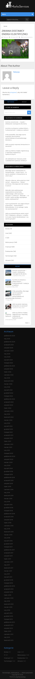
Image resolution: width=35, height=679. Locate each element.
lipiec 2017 (7, 559)
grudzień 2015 (8, 616)
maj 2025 (7, 339)
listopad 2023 (8, 363)
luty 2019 (7, 501)
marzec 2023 (8, 384)
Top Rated (10, 102)
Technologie (9, 256)
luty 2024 (7, 357)
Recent (24, 102)
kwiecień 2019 (8, 495)
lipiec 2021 (7, 441)
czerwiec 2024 (8, 351)
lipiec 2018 (7, 523)
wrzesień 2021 (8, 435)
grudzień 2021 (8, 429)
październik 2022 (9, 399)
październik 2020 (9, 456)
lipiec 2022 (7, 408)
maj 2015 (7, 637)
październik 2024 (9, 342)
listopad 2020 (8, 453)
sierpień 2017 (8, 556)
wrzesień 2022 (8, 402)
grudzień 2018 (8, 507)
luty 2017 (7, 574)
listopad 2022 (8, 396)
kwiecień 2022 (8, 417)
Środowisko (9, 251)
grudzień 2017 (8, 544)
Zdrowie (8, 260)
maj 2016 (7, 601)
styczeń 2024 (8, 360)
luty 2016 (7, 610)
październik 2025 (9, 336)
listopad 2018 (8, 510)
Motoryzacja (9, 242)
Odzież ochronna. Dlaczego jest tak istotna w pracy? (16, 184)
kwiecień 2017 (8, 568)
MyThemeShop (20, 677)
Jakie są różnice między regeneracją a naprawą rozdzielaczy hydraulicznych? (17, 152)
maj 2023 (7, 378)
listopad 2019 (8, 474)
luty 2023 (7, 387)
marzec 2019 (8, 498)
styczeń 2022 (8, 426)
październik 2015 (9, 622)
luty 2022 (7, 423)
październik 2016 (9, 586)
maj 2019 (7, 492)
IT (5, 238)
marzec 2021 (8, 447)
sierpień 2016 (8, 592)
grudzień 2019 (8, 471)
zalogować (13, 92)
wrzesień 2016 (8, 589)
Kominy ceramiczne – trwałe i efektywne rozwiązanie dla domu (19, 272)
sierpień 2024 (8, 348)
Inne (6, 233)
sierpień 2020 (8, 459)
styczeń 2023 (8, 390)
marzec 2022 (8, 420)
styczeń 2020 (8, 468)
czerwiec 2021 (8, 444)
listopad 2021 (8, 432)
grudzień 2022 (8, 393)
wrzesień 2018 (8, 516)
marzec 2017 (8, 571)
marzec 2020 (8, 462)
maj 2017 (7, 565)
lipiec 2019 (7, 486)
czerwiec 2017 (8, 562)
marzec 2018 (8, 535)
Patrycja (5, 37)
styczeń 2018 (8, 541)
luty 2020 (7, 465)
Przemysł (8, 247)
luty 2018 (7, 538)
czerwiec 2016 (8, 598)
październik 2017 (9, 550)
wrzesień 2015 (8, 625)
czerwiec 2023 (8, 375)
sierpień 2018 (8, 519)
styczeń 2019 (8, 504)
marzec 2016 (8, 607)
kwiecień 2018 (8, 532)
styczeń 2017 (8, 577)
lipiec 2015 (7, 631)
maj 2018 (7, 529)
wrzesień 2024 (9, 345)
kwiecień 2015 (8, 640)
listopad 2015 (8, 619)
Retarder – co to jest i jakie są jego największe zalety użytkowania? (17, 197)
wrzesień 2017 (8, 553)
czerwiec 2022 (8, 411)
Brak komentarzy (27, 37)
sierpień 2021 (8, 438)
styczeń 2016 (8, 613)
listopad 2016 (8, 583)
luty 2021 (7, 450)
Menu (4, 14)
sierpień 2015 (8, 628)
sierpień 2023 (8, 369)
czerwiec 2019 (8, 489)
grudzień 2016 (8, 580)
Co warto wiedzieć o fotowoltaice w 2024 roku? (16, 174)
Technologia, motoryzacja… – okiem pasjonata (17, 672)
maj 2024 (7, 354)
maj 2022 (7, 414)
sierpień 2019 (8, 483)
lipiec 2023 (7, 372)
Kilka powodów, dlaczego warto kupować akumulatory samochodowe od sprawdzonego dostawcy (17, 294)
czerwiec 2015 (8, 634)
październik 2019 (9, 477)
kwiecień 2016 (8, 604)
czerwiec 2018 (8, 526)
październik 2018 (9, 513)
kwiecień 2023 (8, 381)
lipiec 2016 (7, 595)
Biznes (7, 229)
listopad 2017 (8, 547)
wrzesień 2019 (8, 480)
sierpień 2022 (8, 405)
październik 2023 (9, 366)
